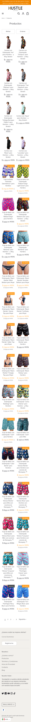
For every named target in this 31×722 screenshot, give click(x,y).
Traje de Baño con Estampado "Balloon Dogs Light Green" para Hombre (23, 184)
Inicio (3, 18)
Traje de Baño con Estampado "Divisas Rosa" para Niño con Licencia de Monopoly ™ (8, 536)
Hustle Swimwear (19, 715)
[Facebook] (6, 693)
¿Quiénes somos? (8, 655)
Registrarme (9, 643)
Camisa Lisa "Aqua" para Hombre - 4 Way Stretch (22, 118)
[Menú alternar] (2, 13)
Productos (9, 18)
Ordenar (22, 31)
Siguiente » (22, 619)
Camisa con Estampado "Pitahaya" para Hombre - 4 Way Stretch (8, 87)
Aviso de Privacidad (8, 664)
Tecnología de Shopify (7, 717)
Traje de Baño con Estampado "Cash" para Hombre (8, 435)
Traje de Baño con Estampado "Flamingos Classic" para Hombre (23, 571)
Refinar (8, 31)
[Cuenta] (23, 13)
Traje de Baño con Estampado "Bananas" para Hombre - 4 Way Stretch (8, 250)
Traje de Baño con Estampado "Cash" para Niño (23, 435)
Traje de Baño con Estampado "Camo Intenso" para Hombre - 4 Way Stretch (23, 404)
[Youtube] (9, 693)
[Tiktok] (14, 693)
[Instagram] (12, 693)
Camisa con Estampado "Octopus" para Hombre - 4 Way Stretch (22, 55)
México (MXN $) (7, 704)
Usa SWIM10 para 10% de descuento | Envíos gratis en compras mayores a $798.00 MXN (15, 2)
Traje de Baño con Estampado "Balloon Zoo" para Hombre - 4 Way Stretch (23, 217)
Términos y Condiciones (10, 661)
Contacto (5, 667)
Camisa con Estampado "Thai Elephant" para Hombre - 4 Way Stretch (23, 87)
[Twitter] (3, 693)
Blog (3, 670)
